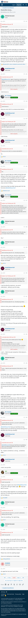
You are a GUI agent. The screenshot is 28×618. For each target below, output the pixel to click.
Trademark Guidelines (7, 603)
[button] (6, 592)
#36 (26, 464)
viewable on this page (18, 606)
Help (23, 594)
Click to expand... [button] (14, 89)
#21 (26, 21)
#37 (26, 476)
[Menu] (2, 4)
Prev (9, 577)
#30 (26, 273)
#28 (26, 226)
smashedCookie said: (6, 77)
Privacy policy (18, 594)
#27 (26, 200)
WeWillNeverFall (5, 12)
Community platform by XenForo (13, 598)
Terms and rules (10, 594)
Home (2, 595)
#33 (26, 363)
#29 (26, 247)
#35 (26, 439)
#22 (26, 74)
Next (18, 577)
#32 (26, 334)
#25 (26, 145)
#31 (26, 296)
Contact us (3, 594)
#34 (26, 417)
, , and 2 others (14, 64)
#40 (26, 568)
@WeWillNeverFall (6, 79)
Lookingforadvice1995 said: (8, 337)
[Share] (24, 21)
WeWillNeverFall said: (6, 24)
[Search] (26, 4)
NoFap (3, 592)
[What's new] (23, 4)
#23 (26, 101)
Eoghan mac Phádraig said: (8, 121)
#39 (26, 529)
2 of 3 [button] (14, 577)
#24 (26, 118)
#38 (26, 507)
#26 (26, 166)
